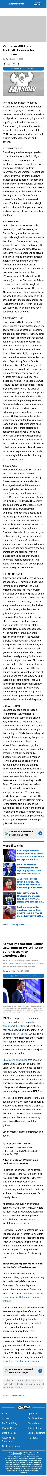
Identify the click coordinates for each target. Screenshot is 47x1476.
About (5, 1413)
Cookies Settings (11, 1446)
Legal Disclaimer (36, 1432)
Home (5, 925)
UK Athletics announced (15, 1060)
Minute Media (17, 1453)
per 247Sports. (20, 1033)
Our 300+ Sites (35, 1418)
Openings (32, 1413)
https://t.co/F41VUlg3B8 (19, 1143)
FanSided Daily (9, 1423)
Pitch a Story (34, 1423)
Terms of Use (35, 1428)
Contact (6, 1418)
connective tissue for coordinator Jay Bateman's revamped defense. (23, 1297)
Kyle (8, 59)
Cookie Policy (9, 1432)
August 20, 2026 (10, 1154)
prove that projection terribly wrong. (21, 1361)
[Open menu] (4, 3)
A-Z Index (33, 1437)
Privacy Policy (9, 1428)
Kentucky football (17, 925)
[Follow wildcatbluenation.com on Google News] (40, 833)
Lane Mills (10, 971)
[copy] (18, 64)
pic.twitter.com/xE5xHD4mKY (18, 1147)
